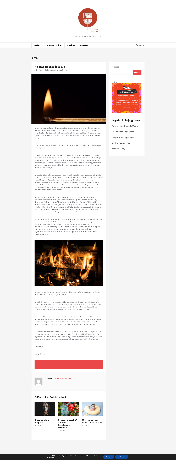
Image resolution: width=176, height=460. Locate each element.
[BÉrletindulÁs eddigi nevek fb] (126, 98)
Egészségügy (50, 70)
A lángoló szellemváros (49, 365)
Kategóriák (71, 45)
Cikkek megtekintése (64, 379)
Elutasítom (121, 457)
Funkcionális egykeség (123, 132)
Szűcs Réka (64, 70)
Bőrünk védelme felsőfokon (125, 126)
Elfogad (108, 457)
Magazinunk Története (53, 45)
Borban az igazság (121, 143)
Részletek (50, 458)
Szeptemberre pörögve (123, 137)
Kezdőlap (37, 45)
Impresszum (84, 45)
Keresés (115, 66)
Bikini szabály (118, 148)
